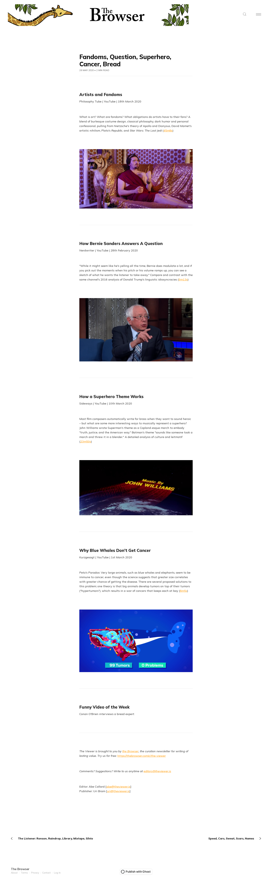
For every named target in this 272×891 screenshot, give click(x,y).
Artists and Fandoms (100, 94)
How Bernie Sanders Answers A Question (121, 243)
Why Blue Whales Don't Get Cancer (115, 550)
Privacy (35, 872)
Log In (57, 872)
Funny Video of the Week (104, 707)
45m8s (168, 130)
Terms (24, 872)
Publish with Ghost (138, 871)
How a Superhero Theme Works (111, 396)
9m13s (183, 279)
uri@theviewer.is (118, 791)
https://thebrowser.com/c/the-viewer (141, 756)
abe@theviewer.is (118, 786)
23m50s (85, 441)
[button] (244, 14)
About (14, 872)
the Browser (130, 751)
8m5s (183, 591)
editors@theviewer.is (157, 771)
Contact (46, 872)
